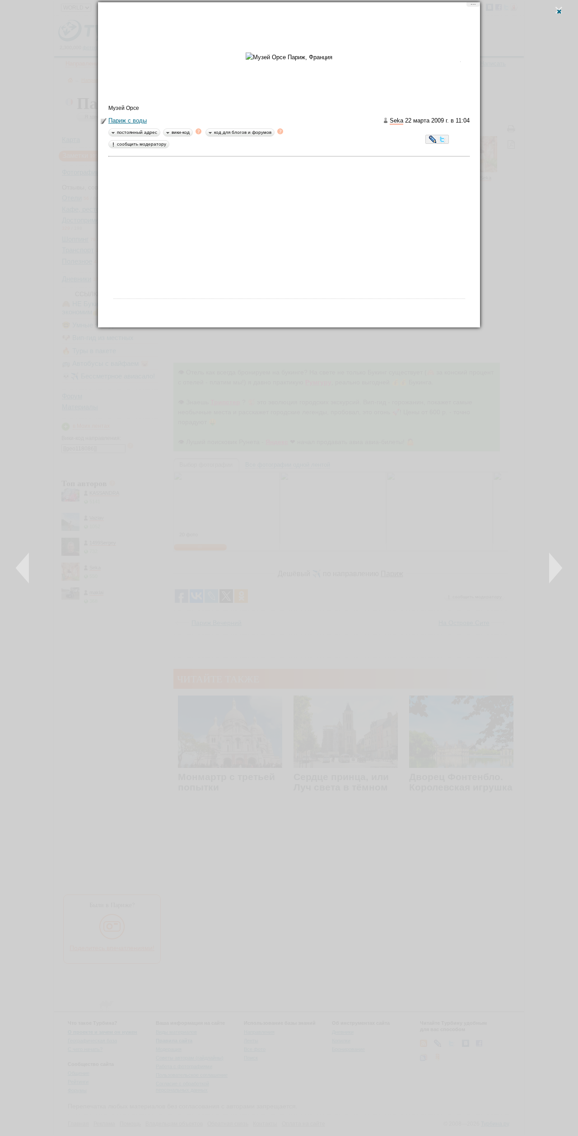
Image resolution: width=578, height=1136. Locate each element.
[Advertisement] (289, 29)
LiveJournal (433, 140)
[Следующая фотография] (555, 568)
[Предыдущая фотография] (22, 568)
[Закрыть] (558, 10)
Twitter (442, 140)
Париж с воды (127, 120)
